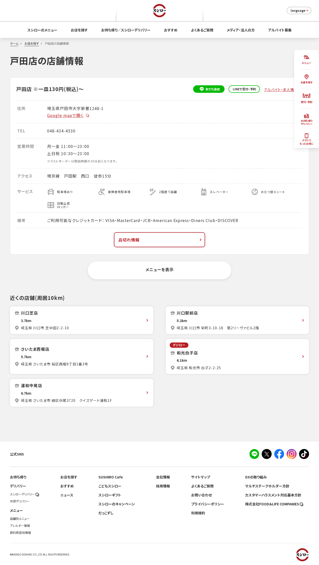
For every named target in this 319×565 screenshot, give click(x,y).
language (298, 10)
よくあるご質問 (202, 30)
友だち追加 (212, 89)
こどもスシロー (109, 485)
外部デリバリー (19, 501)
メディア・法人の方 (241, 30)
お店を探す (79, 30)
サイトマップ (200, 476)
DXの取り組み (256, 476)
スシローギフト (109, 494)
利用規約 (198, 512)
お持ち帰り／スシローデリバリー (126, 30)
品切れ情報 (129, 240)
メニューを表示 (160, 269)
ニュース (66, 494)
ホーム (14, 43)
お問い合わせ (201, 494)
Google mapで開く (65, 115)
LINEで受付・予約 (244, 89)
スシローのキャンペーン (116, 503)
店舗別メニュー (20, 518)
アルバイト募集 (280, 30)
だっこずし (105, 512)
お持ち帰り (18, 476)
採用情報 (163, 485)
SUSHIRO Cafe (110, 476)
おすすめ (170, 30)
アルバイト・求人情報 (281, 89)
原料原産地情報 (20, 532)
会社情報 (163, 476)
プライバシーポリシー (207, 503)
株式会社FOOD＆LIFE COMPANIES (272, 503)
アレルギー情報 (20, 525)
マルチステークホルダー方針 (267, 485)
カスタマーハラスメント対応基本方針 (273, 494)
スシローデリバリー (23, 494)
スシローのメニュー (42, 30)
